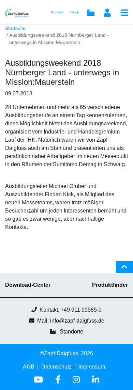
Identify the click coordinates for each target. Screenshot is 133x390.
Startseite (15, 28)
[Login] (107, 13)
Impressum (91, 367)
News (74, 12)
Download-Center (27, 285)
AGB (28, 367)
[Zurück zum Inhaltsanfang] (124, 269)
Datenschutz (56, 367)
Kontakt (57, 12)
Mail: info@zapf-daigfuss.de (70, 321)
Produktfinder (110, 285)
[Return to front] (19, 11)
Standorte (71, 331)
